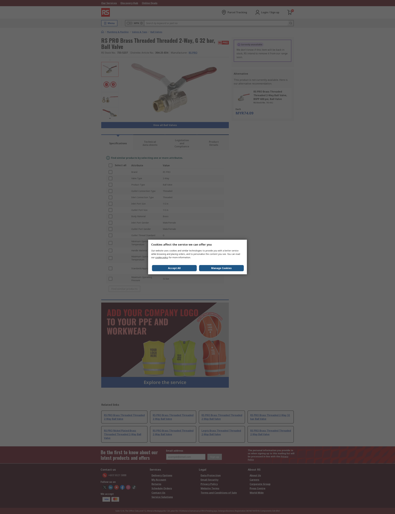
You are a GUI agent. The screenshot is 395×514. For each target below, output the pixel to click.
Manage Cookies (221, 268)
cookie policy (161, 257)
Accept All (174, 268)
